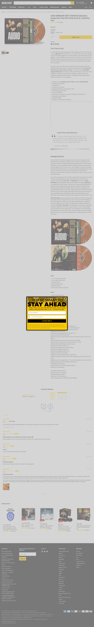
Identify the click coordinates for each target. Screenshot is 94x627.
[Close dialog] (66, 299)
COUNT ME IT (47, 321)
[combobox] (30, 316)
